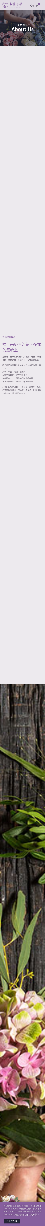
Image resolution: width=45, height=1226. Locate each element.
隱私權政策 (31, 1214)
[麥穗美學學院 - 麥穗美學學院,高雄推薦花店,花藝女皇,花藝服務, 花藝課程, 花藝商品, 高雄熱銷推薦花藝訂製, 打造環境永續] (16, 5)
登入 (33, 5)
